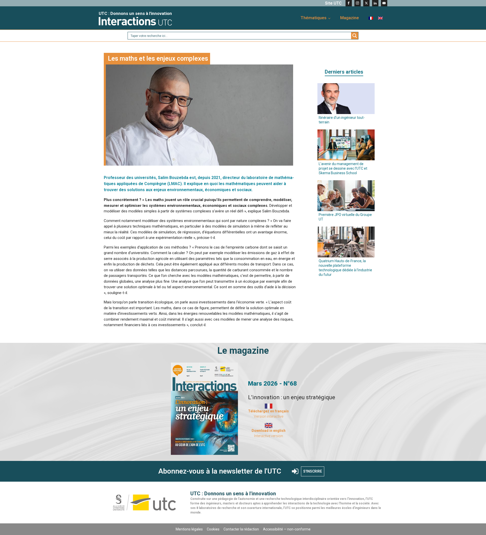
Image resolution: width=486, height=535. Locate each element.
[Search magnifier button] (354, 35)
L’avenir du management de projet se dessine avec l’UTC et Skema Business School (343, 168)
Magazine (349, 17)
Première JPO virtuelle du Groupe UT (345, 217)
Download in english (269, 431)
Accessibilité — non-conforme (287, 529)
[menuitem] (371, 18)
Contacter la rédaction (241, 529)
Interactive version (268, 436)
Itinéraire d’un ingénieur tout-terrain (342, 120)
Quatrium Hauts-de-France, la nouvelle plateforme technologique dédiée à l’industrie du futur (345, 268)
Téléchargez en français (268, 411)
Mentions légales (189, 529)
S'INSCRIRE (312, 471)
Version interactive (268, 416)
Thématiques (313, 17)
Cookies (213, 529)
